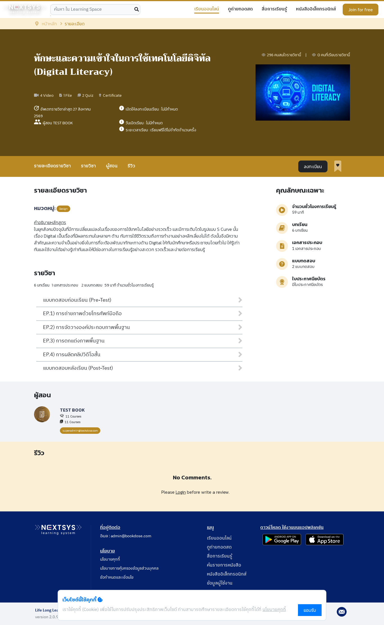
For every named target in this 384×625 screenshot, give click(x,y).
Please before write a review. (195, 492)
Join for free (360, 9)
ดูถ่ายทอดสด (240, 9)
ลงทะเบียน (313, 166)
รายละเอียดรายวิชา (52, 166)
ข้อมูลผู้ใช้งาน (219, 583)
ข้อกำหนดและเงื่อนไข (117, 577)
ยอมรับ (310, 610)
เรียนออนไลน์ (206, 9)
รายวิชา (88, 166)
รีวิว (131, 166)
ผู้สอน (112, 166)
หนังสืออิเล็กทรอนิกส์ (316, 9)
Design (63, 209)
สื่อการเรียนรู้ (274, 9)
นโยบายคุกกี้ (110, 559)
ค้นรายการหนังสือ (224, 565)
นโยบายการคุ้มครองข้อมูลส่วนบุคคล (129, 568)
